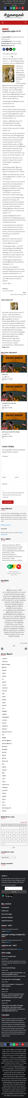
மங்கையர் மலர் (5, 784)
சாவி (3, 708)
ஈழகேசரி (4, 670)
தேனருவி (4, 769)
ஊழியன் (4, 682)
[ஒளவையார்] (14, 364)
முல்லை (4, 799)
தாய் (3, 734)
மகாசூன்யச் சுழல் (12, 956)
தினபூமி (4, 755)
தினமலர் (4, 758)
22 (21, 837)
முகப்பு (4, 1)
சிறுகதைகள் (14, 15)
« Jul (13, 847)
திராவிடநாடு (5, 761)
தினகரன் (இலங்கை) (7, 743)
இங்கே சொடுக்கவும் (6, 525)
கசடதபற (4, 685)
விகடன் (4, 805)
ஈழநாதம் (4, 676)
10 (3, 834)
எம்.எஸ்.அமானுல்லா (15, 979)
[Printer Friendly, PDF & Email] (7, 283)
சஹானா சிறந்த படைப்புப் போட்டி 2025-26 (12, 560)
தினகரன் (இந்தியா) (6, 740)
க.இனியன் (6, 377)
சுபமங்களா (4, 720)
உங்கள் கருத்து (21, 3)
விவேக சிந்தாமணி (6, 808)
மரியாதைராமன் (5, 39)
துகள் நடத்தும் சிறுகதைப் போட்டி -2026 (11, 548)
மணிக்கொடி (5, 787)
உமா (3, 679)
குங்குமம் (4, 699)
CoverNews (14, 1095)
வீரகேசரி (4, 810)
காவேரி (4, 696)
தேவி (3, 772)
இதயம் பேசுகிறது (6, 664)
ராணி (3, 802)
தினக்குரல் (4, 746)
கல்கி (3, 693)
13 (14, 834)
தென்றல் (4, 767)
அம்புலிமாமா (5, 661)
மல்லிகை (4, 793)
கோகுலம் (4, 705)
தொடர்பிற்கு (14, 5)
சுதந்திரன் (4, 714)
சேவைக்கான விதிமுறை (7, 917)
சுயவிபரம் (15, 3)
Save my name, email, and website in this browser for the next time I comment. (13, 495)
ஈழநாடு (4, 673)
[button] (2, 22)
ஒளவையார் (5, 374)
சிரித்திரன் (4, 711)
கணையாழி (4, 687)
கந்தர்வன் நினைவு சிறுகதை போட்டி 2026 (12, 546)
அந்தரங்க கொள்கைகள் (7, 920)
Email (17, 477)
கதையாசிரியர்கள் (8, 3)
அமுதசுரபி (4, 658)
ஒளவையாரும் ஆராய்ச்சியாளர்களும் (11, 431)
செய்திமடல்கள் (5, 910)
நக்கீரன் (4, 775)
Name (4, 477)
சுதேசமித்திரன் (5, 717)
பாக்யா (3, 778)
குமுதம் (4, 702)
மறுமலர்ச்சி (4, 790)
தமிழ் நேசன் (5, 726)
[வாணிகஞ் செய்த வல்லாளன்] (14, 392)
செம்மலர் (4, 723)
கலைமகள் (4, 690)
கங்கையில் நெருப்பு (11, 967)
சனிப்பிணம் (8, 1000)
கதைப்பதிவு (9, 1)
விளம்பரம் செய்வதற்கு (6, 914)
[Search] (25, 22)
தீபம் (3, 764)
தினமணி (4, 752)
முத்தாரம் (4, 796)
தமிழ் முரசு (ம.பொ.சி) (7, 731)
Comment (5, 456)
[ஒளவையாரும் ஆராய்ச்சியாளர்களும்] (14, 421)
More (8, 931)
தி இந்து (4, 737)
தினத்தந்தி (4, 749)
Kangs (3, 967)
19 (10, 837)
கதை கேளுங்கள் (5, 907)
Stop (14, 645)
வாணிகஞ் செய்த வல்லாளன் (9, 403)
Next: (18, 293)
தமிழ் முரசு (4, 728)
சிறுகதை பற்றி (22, 1)
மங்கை (3, 781)
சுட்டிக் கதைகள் (5, 29)
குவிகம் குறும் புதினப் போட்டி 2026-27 (11, 545)
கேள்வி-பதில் (15, 1)
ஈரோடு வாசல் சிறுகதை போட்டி (9, 554)
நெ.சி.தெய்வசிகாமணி (17, 37)
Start (13, 645)
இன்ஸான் (4, 667)
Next (26, 649)
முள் (7, 989)
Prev (2, 649)
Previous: (7, 289)
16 (25, 834)
